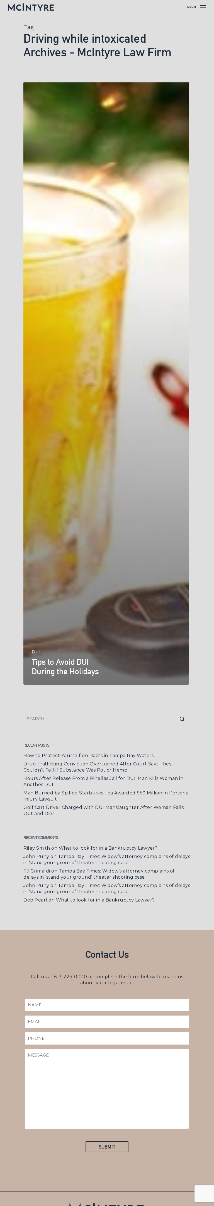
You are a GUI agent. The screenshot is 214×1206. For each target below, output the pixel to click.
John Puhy (36, 856)
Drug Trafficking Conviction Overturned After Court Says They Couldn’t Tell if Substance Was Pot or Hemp (97, 767)
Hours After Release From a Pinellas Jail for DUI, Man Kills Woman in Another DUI (103, 781)
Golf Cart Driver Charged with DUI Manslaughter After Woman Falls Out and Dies (103, 810)
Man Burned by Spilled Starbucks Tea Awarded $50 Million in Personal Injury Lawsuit (106, 796)
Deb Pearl (35, 900)
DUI (36, 651)
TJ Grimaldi (36, 871)
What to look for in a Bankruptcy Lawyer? (108, 848)
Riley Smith (36, 848)
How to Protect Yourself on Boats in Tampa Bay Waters (88, 755)
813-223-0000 (70, 976)
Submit (107, 1147)
